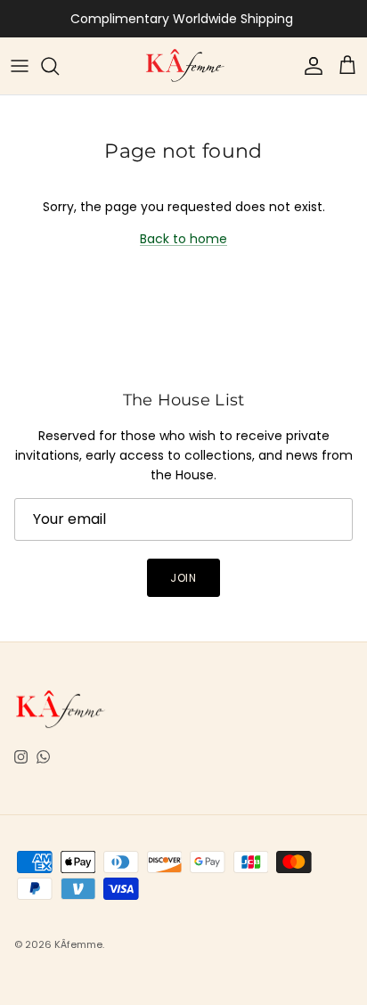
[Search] (58, 66)
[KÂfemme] (184, 66)
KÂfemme (78, 944)
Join (184, 577)
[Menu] (19, 66)
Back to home (183, 239)
